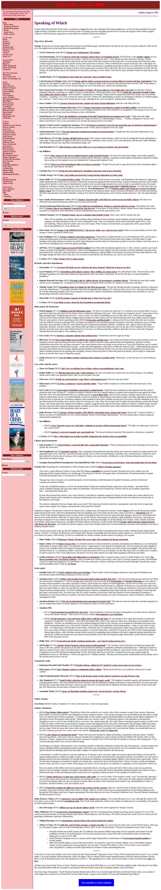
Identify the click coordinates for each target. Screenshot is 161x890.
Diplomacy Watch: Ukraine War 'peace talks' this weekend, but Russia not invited (93, 539)
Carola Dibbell (8, 92)
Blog (5, 23)
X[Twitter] (6, 62)
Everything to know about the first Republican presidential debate (82, 302)
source (126, 510)
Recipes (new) (8, 49)
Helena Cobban (9, 127)
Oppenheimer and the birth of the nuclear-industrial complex (87, 821)
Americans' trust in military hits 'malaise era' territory (84, 799)
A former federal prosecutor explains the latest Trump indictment (87, 103)
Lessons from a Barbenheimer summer (72, 812)
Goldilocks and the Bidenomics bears (75, 311)
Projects (6, 45)
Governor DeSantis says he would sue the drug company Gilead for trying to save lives (93, 267)
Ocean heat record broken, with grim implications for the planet (129, 462)
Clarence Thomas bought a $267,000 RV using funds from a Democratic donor (93, 412)
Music (5, 39)
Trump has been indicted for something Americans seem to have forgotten (90, 171)
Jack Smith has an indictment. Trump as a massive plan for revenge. (106, 206)
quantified (95, 471)
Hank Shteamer (9, 108)
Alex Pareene (8, 161)
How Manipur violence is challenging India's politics (79, 669)
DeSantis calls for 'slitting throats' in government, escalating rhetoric (99, 280)
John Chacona (8, 86)
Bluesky (6, 64)
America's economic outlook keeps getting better (76, 336)
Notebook (6, 43)
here (150, 859)
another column (143, 57)
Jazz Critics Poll (9, 77)
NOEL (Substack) (9, 66)
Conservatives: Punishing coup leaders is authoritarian (79, 390)
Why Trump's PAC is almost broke (69, 259)
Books (6, 30)
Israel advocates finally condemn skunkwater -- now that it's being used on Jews (91, 641)
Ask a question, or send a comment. (96, 883)
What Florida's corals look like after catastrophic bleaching (83, 445)
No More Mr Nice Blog (11, 159)
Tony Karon (7, 146)
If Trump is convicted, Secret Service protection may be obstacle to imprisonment (121, 125)
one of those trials (100, 395)
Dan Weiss (7, 114)
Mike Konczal (8, 148)
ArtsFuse (6, 84)
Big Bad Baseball (9, 180)
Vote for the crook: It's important (103, 730)
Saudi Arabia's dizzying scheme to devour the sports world (85, 680)
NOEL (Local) (8, 34)
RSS (4, 193)
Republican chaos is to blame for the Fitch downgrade (82, 287)
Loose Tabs (8, 32)
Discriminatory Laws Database (109, 614)
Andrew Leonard (9, 152)
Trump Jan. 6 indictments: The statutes (83, 52)
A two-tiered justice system (68, 179)
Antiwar (6, 123)
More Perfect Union (10, 155)
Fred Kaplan (116, 581)
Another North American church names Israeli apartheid (81, 645)
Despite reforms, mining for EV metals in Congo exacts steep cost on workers (109, 665)
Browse (6, 213)
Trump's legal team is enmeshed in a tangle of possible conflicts (110, 107)
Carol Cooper (8, 90)
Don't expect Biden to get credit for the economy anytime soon (81, 340)
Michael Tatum (8, 110)
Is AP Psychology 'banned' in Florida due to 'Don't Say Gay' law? (84, 298)
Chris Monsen (8, 103)
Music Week (8, 25)
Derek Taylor (8, 112)
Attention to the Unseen (12, 125)
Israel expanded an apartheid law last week (69, 612)
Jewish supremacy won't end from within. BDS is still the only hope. (80, 619)
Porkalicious (8, 182)
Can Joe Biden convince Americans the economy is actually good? (87, 358)
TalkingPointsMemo (10, 165)
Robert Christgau (9, 88)
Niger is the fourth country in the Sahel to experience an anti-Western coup (107, 676)
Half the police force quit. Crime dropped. (76, 373)
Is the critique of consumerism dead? (61, 735)
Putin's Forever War (67, 544)
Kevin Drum (7, 137)
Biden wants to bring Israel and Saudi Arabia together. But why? (88, 579)
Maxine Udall (8, 170)
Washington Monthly (11, 174)
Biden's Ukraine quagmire (109, 467)
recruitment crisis (71, 801)
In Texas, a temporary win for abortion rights (76, 384)
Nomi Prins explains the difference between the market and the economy (76, 788)
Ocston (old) (7, 55)
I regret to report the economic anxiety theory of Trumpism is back (90, 57)
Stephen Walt (8, 172)
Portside (6, 163)
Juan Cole (7, 129)
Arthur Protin (8, 183)
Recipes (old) (8, 47)
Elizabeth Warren (128, 186)
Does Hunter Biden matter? (57, 712)
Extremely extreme (69, 451)
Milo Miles (7, 101)
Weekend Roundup (11, 28)
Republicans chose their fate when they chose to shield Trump (85, 77)
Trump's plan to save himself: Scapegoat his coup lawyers (70, 208)
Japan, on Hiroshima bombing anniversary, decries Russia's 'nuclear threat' (94, 691)
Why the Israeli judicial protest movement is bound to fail (86, 601)
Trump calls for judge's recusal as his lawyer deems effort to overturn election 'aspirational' (113, 81)
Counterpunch (8, 131)
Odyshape (7, 118)
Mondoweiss (8, 153)
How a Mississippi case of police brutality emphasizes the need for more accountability (90, 436)
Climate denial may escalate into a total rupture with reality (71, 777)
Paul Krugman (8, 150)
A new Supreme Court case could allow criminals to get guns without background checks (88, 426)
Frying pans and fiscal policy (98, 320)
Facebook (6, 69)
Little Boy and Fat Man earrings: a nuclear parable (82, 825)
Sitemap (6, 51)
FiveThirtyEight (9, 138)
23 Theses (72, 564)
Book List (6, 56)
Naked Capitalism (9, 157)
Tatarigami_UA (142, 513)
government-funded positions (136, 838)
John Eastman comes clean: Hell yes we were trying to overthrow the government (93, 147)
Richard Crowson (9, 135)
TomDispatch (8, 169)
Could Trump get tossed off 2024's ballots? (73, 248)
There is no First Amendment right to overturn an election (75, 164)
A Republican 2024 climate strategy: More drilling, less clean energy (88, 272)
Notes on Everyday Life (12, 79)
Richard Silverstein (134, 581)
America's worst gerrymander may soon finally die (72, 432)
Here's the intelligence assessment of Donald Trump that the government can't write (94, 116)
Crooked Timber (9, 133)
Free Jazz (6, 93)
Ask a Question (9, 189)
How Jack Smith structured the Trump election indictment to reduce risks (91, 175)
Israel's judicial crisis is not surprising (74, 572)
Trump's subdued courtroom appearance (77, 237)
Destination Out (9, 116)
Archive (6, 41)
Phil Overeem (8, 105)
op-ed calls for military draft (76, 808)
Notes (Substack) (9, 68)
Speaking (7, 196)
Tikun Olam (7, 167)
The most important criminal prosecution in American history (88, 132)
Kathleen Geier (8, 142)
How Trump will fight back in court (73, 138)
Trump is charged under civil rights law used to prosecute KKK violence (108, 199)
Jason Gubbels (9, 97)
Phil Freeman (8, 95)
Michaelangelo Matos (11, 99)
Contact (6, 53)
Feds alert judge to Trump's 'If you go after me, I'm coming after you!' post (102, 90)
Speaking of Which (11, 27)
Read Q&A (7, 191)
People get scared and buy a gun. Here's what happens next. (81, 379)
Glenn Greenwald (9, 144)
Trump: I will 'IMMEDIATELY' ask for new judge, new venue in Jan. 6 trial (90, 230)
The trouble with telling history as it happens (81, 557)
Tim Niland (7, 107)
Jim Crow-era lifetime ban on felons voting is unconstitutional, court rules (92, 368)
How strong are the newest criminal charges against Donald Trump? (80, 155)
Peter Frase (7, 140)
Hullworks (7, 75)
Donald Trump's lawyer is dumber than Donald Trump (85, 215)
